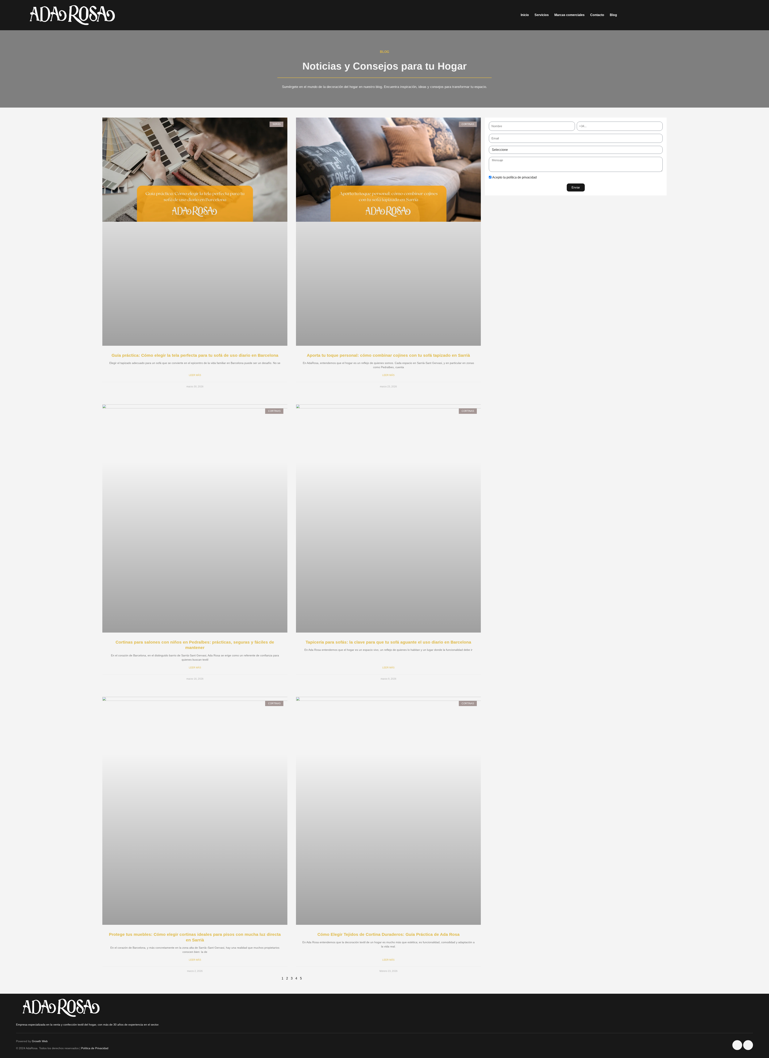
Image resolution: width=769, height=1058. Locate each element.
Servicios (541, 15)
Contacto (597, 15)
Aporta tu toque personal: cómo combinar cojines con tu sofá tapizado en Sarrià (388, 355)
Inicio (525, 15)
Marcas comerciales (569, 15)
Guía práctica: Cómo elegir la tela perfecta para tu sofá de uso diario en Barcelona (195, 355)
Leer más (195, 375)
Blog (613, 15)
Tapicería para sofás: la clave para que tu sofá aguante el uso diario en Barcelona (388, 642)
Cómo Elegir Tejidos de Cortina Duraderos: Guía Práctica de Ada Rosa (388, 934)
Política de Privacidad (94, 1048)
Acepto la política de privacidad (514, 177)
